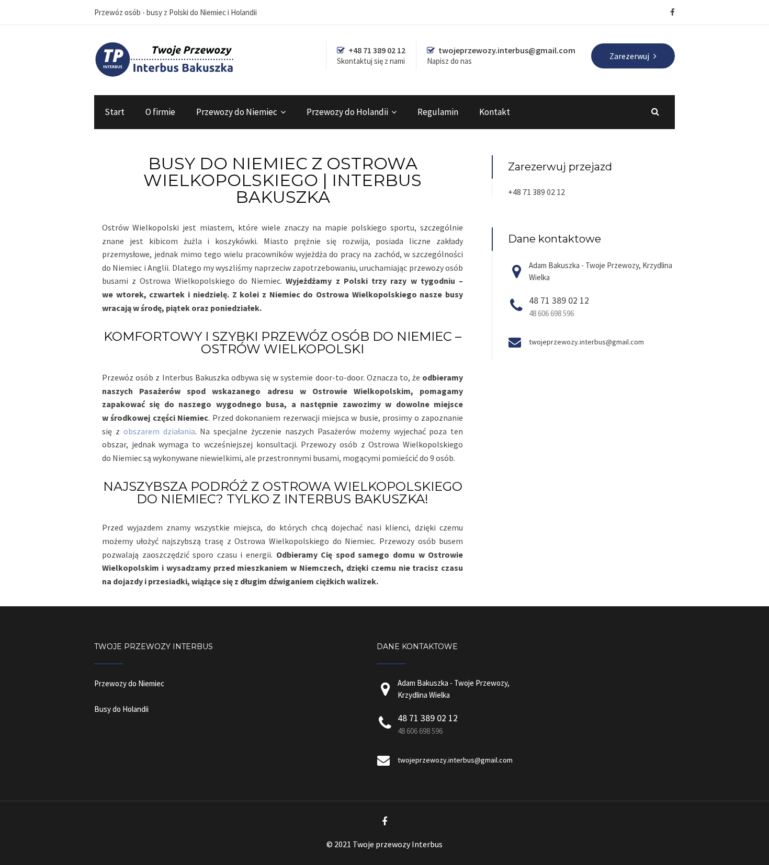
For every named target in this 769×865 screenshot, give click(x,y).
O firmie (160, 112)
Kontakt (494, 112)
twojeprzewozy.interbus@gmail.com (586, 342)
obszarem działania (159, 431)
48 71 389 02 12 (559, 300)
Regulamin (437, 112)
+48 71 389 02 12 (536, 192)
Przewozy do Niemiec (236, 112)
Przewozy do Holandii (347, 112)
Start (115, 112)
